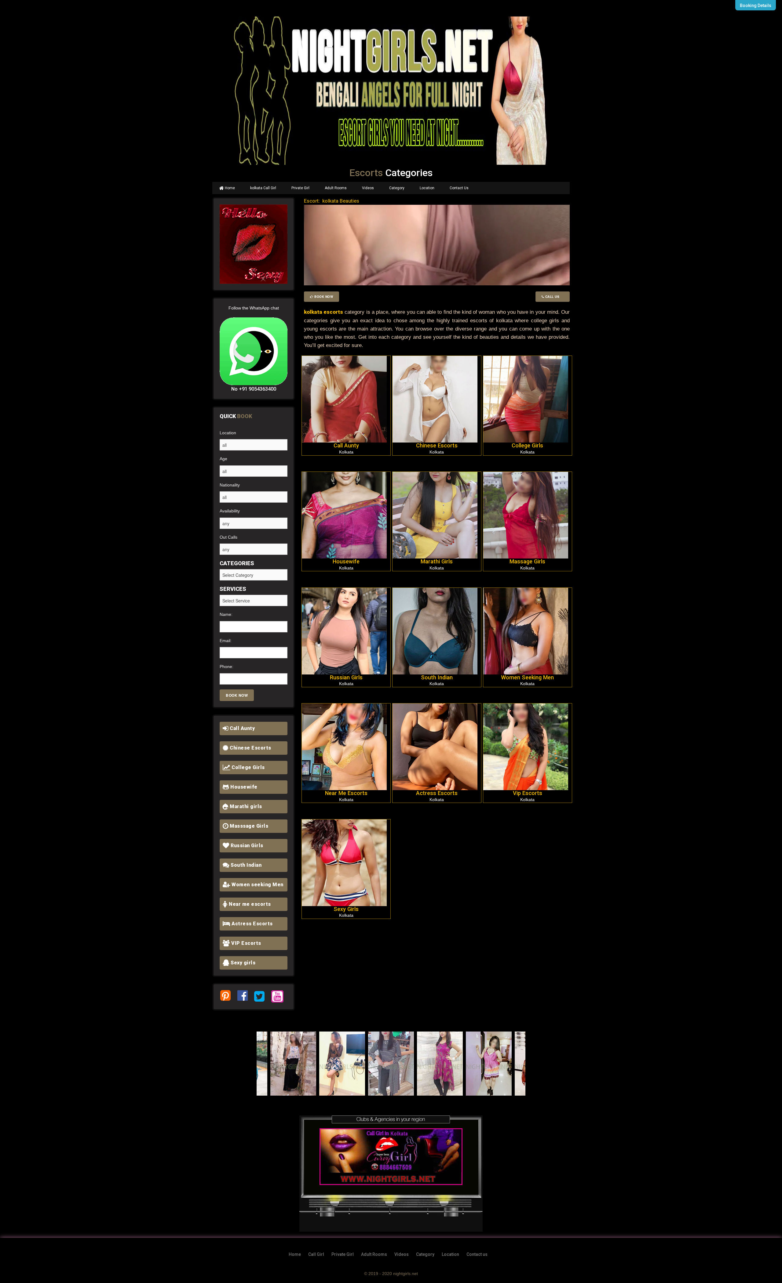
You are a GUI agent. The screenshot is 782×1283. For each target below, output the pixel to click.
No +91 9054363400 (253, 389)
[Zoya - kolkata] (342, 1064)
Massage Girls (527, 561)
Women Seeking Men (527, 677)
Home (229, 188)
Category (396, 188)
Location (427, 188)
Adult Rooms (336, 188)
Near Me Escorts (346, 793)
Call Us (554, 297)
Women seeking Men (256, 884)
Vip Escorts (527, 793)
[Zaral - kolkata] (293, 1064)
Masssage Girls (248, 826)
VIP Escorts (245, 943)
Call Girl (316, 1254)
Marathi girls (245, 806)
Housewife (243, 787)
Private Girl (300, 188)
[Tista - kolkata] (489, 1064)
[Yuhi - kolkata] (391, 1064)
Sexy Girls (346, 909)
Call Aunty (241, 728)
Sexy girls (242, 963)
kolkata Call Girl (263, 188)
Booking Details (755, 5)
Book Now (323, 297)
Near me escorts (249, 904)
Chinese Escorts (249, 748)
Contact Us (459, 188)
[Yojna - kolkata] (440, 1064)
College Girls (247, 767)
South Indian (245, 865)
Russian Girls (246, 845)
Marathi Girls (437, 561)
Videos (368, 188)
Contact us (477, 1254)
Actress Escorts (251, 924)
